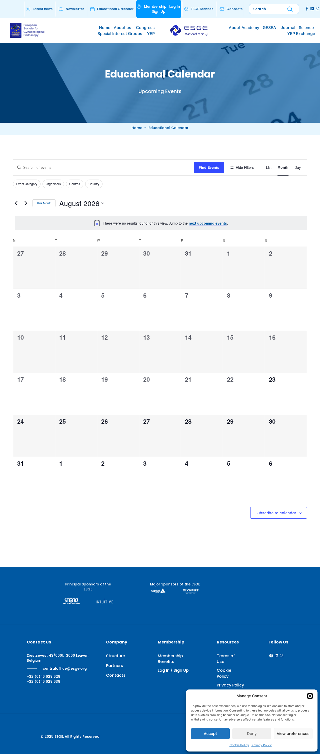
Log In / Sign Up (173, 670)
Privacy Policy (262, 745)
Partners (114, 665)
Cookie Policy (239, 745)
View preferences (293, 733)
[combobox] (264, 9)
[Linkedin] (312, 8)
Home (137, 127)
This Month (44, 203)
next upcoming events (208, 223)
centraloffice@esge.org (65, 668)
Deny (252, 733)
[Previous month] (16, 203)
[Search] (290, 9)
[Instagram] (317, 8)
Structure (115, 656)
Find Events (209, 167)
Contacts (116, 675)
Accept (210, 733)
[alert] (161, 223)
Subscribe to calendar (276, 512)
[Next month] (26, 203)
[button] (310, 695)
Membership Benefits (170, 658)
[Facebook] (271, 655)
